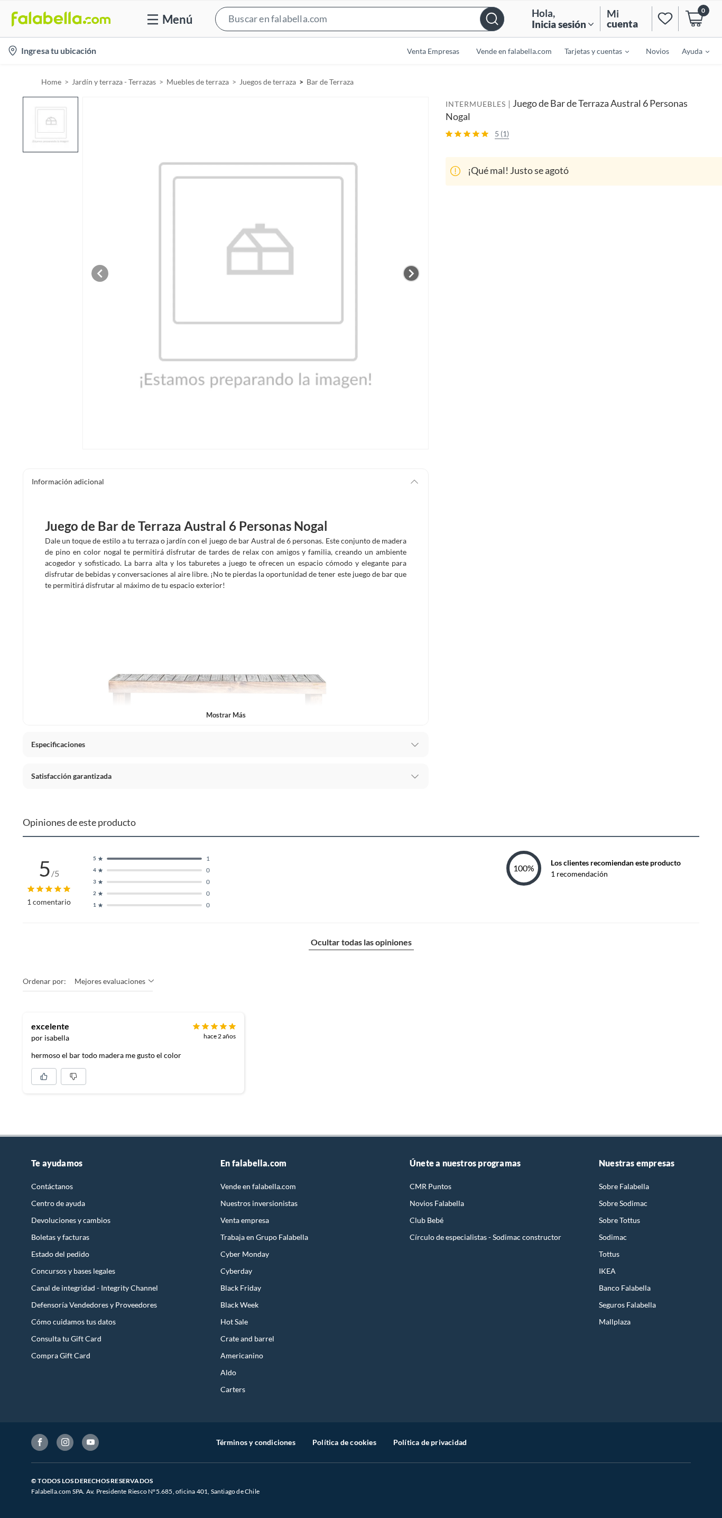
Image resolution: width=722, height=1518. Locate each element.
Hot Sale (234, 1321)
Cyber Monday (244, 1253)
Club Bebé (426, 1220)
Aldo (228, 1372)
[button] (359, 19)
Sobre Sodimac (623, 1203)
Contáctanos (52, 1186)
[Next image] (411, 273)
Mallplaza (615, 1321)
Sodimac (613, 1236)
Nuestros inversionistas (259, 1203)
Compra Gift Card (60, 1355)
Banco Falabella (625, 1287)
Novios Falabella (437, 1203)
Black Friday (240, 1287)
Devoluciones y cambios (70, 1220)
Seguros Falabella (627, 1304)
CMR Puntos (430, 1186)
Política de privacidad (430, 1442)
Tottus (609, 1253)
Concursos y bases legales (73, 1270)
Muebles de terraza (197, 81)
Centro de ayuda (58, 1203)
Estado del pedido (60, 1253)
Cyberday (236, 1270)
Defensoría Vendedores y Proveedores (94, 1304)
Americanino (241, 1355)
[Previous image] (99, 273)
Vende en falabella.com (258, 1186)
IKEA (607, 1270)
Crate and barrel (247, 1338)
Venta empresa (244, 1220)
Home (51, 81)
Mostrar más (226, 715)
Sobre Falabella (624, 1186)
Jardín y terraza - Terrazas (114, 81)
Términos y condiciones (255, 1442)
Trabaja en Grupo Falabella (264, 1236)
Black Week (239, 1304)
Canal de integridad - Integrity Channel (94, 1287)
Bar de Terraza (330, 81)
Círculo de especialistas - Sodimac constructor (485, 1236)
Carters (232, 1389)
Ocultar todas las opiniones (361, 942)
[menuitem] (590, 50)
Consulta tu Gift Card (66, 1338)
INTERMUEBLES (476, 103)
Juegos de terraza (267, 81)
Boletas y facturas (60, 1236)
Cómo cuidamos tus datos (73, 1321)
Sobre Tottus (619, 1220)
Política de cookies (344, 1442)
